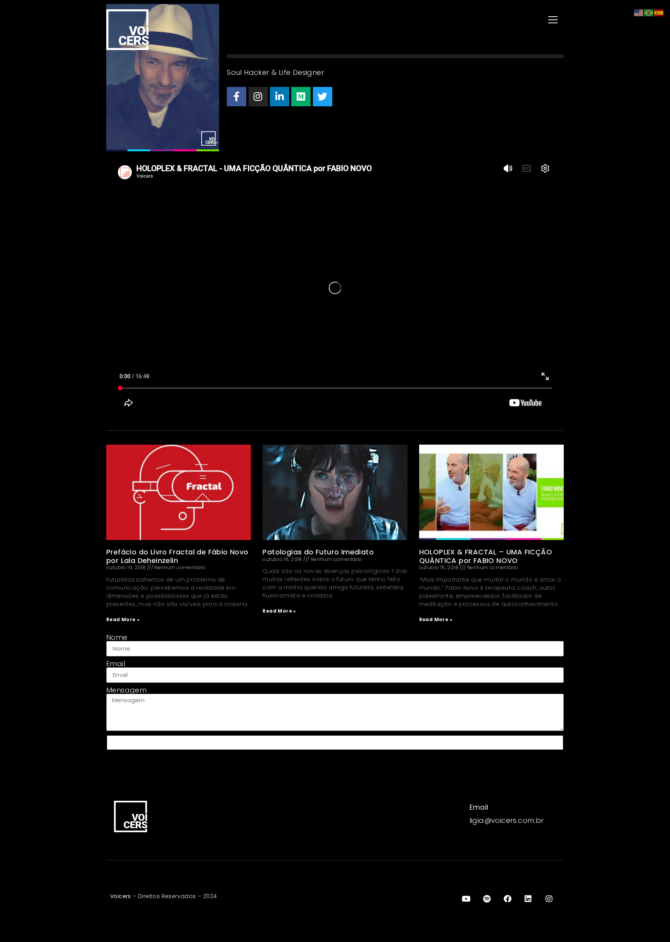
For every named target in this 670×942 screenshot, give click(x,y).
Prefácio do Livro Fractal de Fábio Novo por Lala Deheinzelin (177, 556)
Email (115, 663)
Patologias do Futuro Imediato (318, 552)
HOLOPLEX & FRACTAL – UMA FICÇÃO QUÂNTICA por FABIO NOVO (485, 556)
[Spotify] (487, 899)
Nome (117, 637)
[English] (639, 12)
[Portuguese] (649, 12)
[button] (451, 20)
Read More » (123, 619)
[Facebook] (236, 96)
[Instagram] (258, 96)
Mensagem (126, 690)
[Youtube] (466, 899)
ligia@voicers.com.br (507, 820)
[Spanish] (659, 12)
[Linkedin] (279, 96)
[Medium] (301, 96)
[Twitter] (322, 96)
